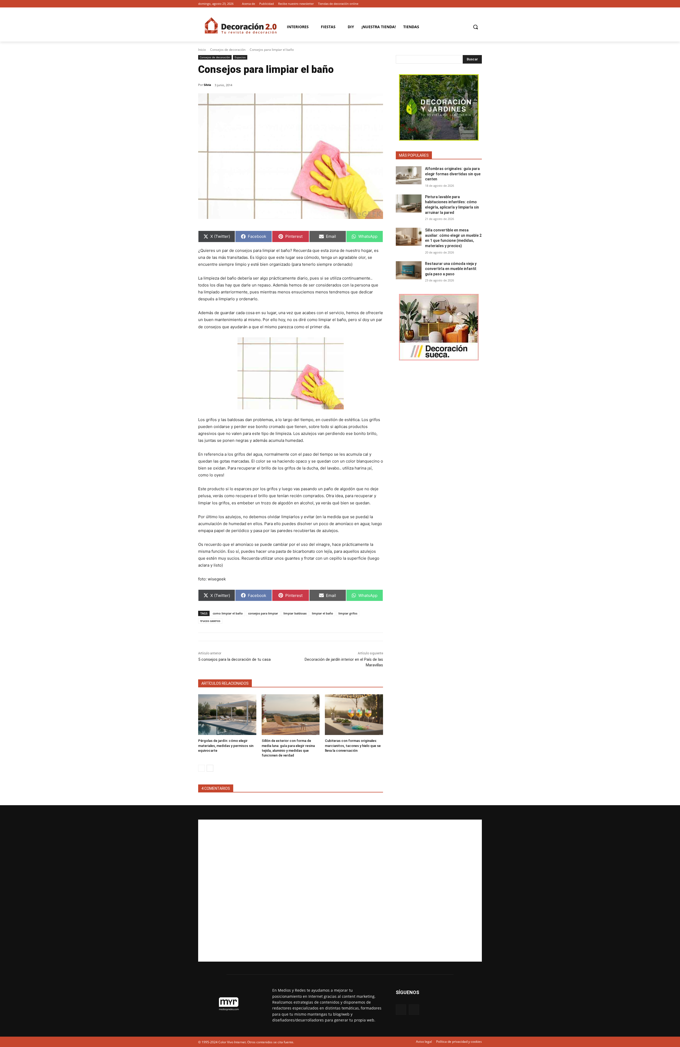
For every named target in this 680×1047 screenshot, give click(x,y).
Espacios (240, 57)
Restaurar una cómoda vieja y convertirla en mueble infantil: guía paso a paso (451, 268)
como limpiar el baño (228, 613)
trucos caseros (210, 621)
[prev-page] (201, 768)
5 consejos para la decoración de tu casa (234, 659)
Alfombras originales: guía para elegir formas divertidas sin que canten (453, 174)
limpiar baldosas (295, 613)
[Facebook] (471, 4)
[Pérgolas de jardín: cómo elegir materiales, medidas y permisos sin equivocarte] (227, 714)
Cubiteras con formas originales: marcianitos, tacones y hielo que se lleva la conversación (353, 745)
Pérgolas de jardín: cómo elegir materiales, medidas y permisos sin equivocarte (225, 745)
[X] (479, 4)
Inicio (202, 49)
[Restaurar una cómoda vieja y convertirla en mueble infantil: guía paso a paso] (409, 270)
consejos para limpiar (263, 613)
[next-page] (210, 768)
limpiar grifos (347, 613)
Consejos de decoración (227, 49)
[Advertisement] (340, 891)
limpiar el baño (322, 613)
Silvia (207, 85)
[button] (475, 26)
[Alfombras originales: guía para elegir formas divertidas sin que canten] (409, 175)
